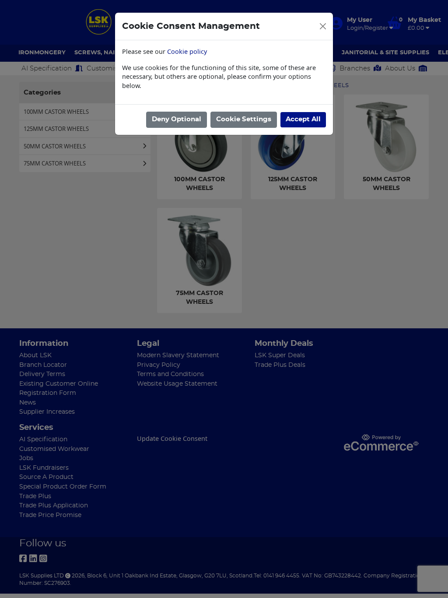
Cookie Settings (243, 119)
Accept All (303, 119)
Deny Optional (176, 119)
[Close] (322, 26)
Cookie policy (187, 51)
